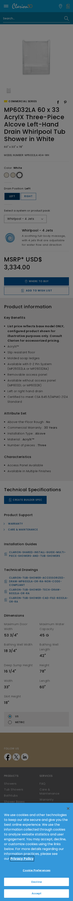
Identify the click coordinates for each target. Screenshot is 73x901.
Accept (37, 893)
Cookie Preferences (36, 870)
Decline (36, 882)
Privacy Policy (22, 858)
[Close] (68, 808)
